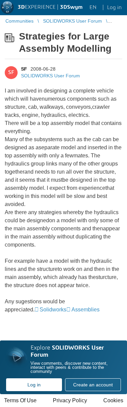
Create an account (93, 384)
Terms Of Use (20, 400)
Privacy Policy (70, 400)
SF (24, 69)
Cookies (113, 400)
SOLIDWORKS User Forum (50, 75)
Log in (34, 384)
